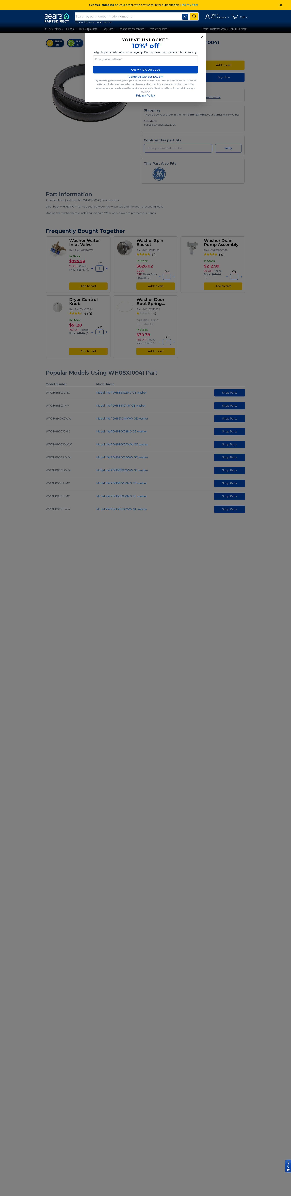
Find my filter (189, 5)
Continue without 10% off (145, 76)
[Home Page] (58, 18)
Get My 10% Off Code (145, 69)
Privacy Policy (145, 95)
